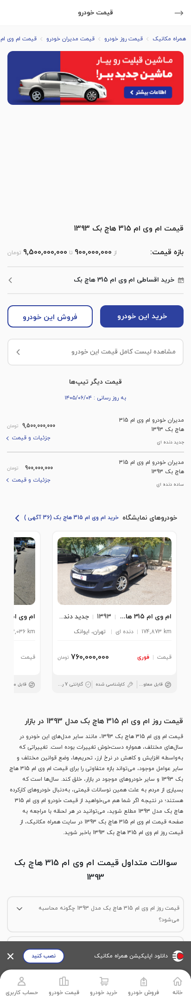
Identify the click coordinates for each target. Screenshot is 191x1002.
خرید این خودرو (142, 316)
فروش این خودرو (50, 317)
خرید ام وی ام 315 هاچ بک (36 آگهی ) (71, 517)
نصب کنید (44, 956)
